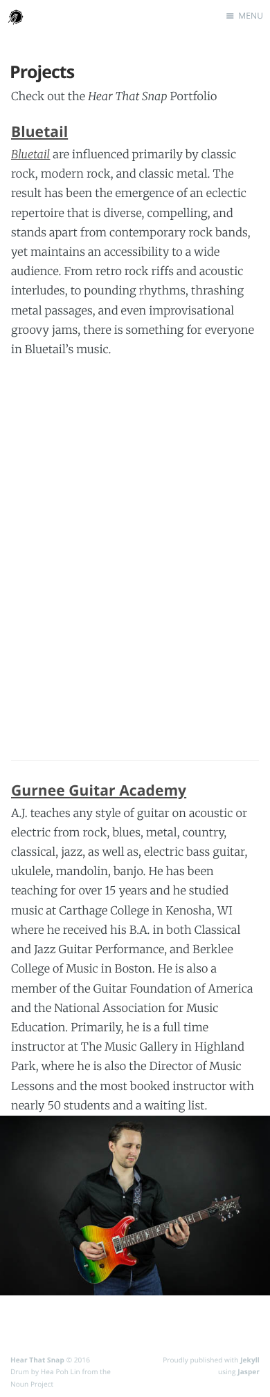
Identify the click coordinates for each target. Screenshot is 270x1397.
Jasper (248, 1371)
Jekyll (250, 1360)
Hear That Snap (37, 1360)
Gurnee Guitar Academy (98, 790)
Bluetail (39, 132)
